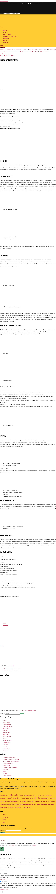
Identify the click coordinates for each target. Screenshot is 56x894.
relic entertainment (8, 801)
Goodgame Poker (6, 742)
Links (4, 822)
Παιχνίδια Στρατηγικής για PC (9, 757)
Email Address (3, 830)
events (2, 798)
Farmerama (5, 769)
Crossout (5, 746)
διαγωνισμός (5, 807)
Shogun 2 (28, 801)
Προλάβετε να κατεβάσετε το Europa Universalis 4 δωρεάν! (13, 49)
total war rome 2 (45, 801)
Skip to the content (4, 1)
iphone (44, 798)
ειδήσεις (11, 807)
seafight (24, 801)
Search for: (2, 13)
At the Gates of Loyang (8, 668)
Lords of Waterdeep (7, 670)
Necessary (4, 871)
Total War (36, 801)
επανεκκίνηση (18, 807)
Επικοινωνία (5, 817)
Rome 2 (15, 801)
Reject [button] (12, 845)
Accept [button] (9, 845)
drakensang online (48, 795)
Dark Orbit (5, 730)
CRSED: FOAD (6, 748)
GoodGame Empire (7, 724)
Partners (4, 820)
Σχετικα (4, 819)
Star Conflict (5, 750)
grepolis (27, 798)
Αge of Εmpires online (7, 763)
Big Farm (5, 773)
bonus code (9, 795)
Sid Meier (31, 801)
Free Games (6, 38)
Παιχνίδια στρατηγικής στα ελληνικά (11, 759)
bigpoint (5, 795)
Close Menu (2, 840)
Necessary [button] (2, 869)
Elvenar (4, 738)
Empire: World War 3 (7, 740)
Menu (1, 45)
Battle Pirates (5, 744)
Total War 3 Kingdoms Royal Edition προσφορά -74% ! (37, 49)
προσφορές (27, 807)
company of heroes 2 (31, 795)
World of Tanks (6, 728)
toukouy (2, 645)
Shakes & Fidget (6, 732)
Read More (34, 845)
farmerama (6, 798)
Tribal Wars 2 (6, 734)
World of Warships (7, 736)
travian (52, 801)
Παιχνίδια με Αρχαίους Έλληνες (10, 767)
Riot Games (12, 801)
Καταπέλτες (16, 804)
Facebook (4, 814)
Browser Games (7, 34)
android (1, 795)
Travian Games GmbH (4, 804)
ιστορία (23, 807)
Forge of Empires (6, 722)
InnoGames (39, 798)
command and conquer (23, 795)
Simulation (6, 40)
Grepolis (4, 720)
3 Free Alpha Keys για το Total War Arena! (26, 51)
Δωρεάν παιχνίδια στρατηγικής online (11, 761)
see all (12, 665)
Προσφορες (6, 42)
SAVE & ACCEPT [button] (4, 889)
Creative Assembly (41, 795)
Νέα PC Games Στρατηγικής (29, 804)
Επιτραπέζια (3, 56)
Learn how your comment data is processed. (26, 710)
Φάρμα (1, 807)
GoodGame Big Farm (7, 726)
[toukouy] (8, 643)
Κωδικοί (20, 804)
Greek (23, 798)
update (9, 804)
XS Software (12, 804)
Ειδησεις (5, 30)
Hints (4, 32)
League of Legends (49, 798)
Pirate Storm (2, 801)
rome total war (20, 801)
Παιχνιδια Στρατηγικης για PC (10, 36)
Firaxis (9, 798)
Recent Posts (5, 625)
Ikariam (4, 771)
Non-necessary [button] (3, 879)
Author (4, 623)
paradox (54, 798)
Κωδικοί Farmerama (7, 775)
